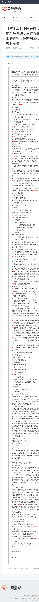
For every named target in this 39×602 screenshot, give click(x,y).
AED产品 (14, 17)
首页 (3, 17)
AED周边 (28, 17)
